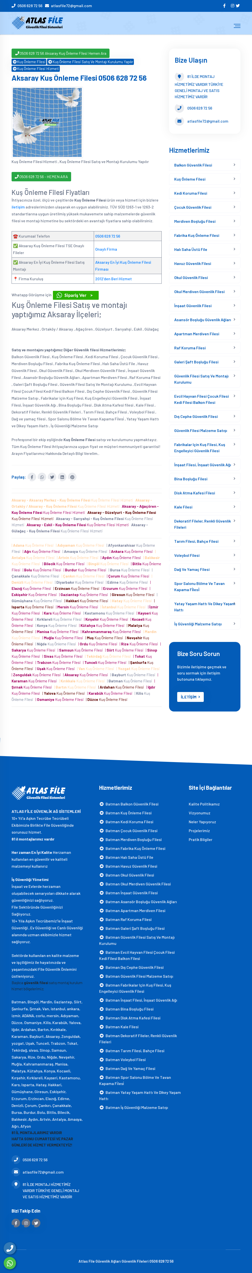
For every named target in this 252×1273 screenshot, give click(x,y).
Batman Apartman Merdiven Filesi (134, 910)
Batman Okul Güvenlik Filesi (129, 875)
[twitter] (238, 5)
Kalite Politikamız (204, 804)
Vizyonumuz (199, 812)
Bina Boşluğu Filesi (190, 478)
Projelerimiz (199, 830)
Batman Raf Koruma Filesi (128, 919)
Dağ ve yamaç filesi (192, 569)
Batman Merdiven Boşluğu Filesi (133, 839)
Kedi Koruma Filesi (190, 193)
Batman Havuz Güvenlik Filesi (130, 866)
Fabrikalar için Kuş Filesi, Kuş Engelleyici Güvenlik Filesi (199, 447)
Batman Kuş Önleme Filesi (128, 812)
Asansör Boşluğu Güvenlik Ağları (202, 319)
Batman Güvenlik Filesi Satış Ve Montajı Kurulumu (137, 940)
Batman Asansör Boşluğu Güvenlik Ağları (140, 901)
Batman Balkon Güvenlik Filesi (131, 804)
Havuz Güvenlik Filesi (192, 263)
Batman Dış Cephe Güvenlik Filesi (134, 967)
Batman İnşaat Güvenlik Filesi (131, 892)
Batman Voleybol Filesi (125, 1059)
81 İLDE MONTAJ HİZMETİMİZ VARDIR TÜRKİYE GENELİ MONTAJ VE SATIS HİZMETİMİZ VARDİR (51, 1190)
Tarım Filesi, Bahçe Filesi (196, 541)
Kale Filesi (183, 507)
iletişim (18, 207)
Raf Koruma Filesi (190, 347)
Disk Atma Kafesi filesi (194, 492)
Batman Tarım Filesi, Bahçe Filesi (134, 1050)
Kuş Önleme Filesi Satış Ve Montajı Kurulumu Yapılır (92, 61)
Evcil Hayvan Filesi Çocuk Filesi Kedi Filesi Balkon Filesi (201, 399)
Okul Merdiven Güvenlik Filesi (199, 291)
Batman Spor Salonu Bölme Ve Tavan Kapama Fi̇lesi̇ (135, 1080)
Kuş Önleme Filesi (31, 61)
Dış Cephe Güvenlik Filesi (196, 416)
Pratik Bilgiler (200, 839)
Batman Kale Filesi (121, 1026)
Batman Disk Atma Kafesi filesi (132, 1017)
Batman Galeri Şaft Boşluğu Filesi (134, 928)
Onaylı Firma (106, 249)
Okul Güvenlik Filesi (191, 277)
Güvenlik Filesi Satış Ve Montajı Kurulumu (201, 379)
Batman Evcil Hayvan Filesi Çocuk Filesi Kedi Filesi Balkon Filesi (137, 955)
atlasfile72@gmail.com (71, 5)
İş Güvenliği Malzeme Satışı (198, 623)
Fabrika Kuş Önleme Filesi (196, 235)
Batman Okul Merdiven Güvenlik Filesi (137, 883)
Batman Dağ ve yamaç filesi (129, 1068)
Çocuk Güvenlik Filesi (192, 207)
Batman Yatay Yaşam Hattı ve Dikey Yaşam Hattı (140, 1095)
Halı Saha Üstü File (190, 249)
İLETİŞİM (188, 696)
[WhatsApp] (10, 1263)
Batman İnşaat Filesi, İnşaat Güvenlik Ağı (140, 1000)
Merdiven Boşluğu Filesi (195, 221)
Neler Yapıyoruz (202, 821)
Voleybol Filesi (187, 555)
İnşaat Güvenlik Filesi (193, 305)
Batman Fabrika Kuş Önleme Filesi (134, 848)
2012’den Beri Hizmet (113, 278)
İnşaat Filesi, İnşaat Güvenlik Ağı (202, 464)
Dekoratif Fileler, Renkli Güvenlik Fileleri (202, 524)
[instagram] (233, 5)
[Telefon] (10, 1248)
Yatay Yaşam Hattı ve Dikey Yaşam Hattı (204, 606)
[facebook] (224, 5)
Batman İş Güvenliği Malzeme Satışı (136, 1107)
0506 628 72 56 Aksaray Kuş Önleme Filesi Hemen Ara (63, 53)
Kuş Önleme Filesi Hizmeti (38, 68)
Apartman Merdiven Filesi (196, 333)
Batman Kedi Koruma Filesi (128, 821)
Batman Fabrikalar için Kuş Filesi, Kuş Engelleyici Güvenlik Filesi (135, 988)
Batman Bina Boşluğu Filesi (129, 1009)
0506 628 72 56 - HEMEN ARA (43, 176)
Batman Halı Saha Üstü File (128, 857)
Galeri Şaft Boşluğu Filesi (196, 361)
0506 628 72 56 (29, 5)
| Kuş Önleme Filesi (33, 545)
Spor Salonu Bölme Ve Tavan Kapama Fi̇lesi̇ (199, 586)
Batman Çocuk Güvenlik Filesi (131, 830)
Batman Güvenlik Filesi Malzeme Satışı (138, 976)
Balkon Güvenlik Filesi (193, 165)
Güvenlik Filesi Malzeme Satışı (200, 430)
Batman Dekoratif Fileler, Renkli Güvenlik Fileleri (138, 1038)
